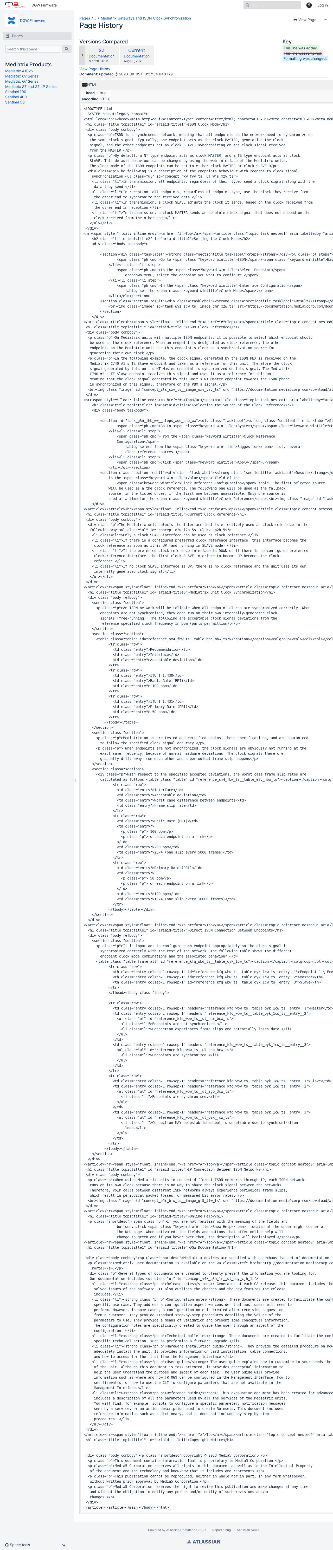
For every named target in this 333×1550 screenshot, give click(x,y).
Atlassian (203, 1541)
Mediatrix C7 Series (21, 76)
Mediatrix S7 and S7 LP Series (30, 86)
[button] (19, 1545)
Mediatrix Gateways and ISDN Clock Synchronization (146, 18)
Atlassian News (248, 1530)
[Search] (67, 49)
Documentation (101, 56)
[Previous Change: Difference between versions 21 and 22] (82, 55)
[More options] (325, 20)
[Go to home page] (16, 5)
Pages (84, 18)
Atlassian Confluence (181, 1530)
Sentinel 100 (15, 91)
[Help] (309, 5)
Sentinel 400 (16, 97)
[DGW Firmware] (11, 20)
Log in (322, 5)
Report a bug (221, 1530)
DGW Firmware (44, 5)
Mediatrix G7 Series (21, 81)
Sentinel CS (15, 102)
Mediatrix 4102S (19, 71)
